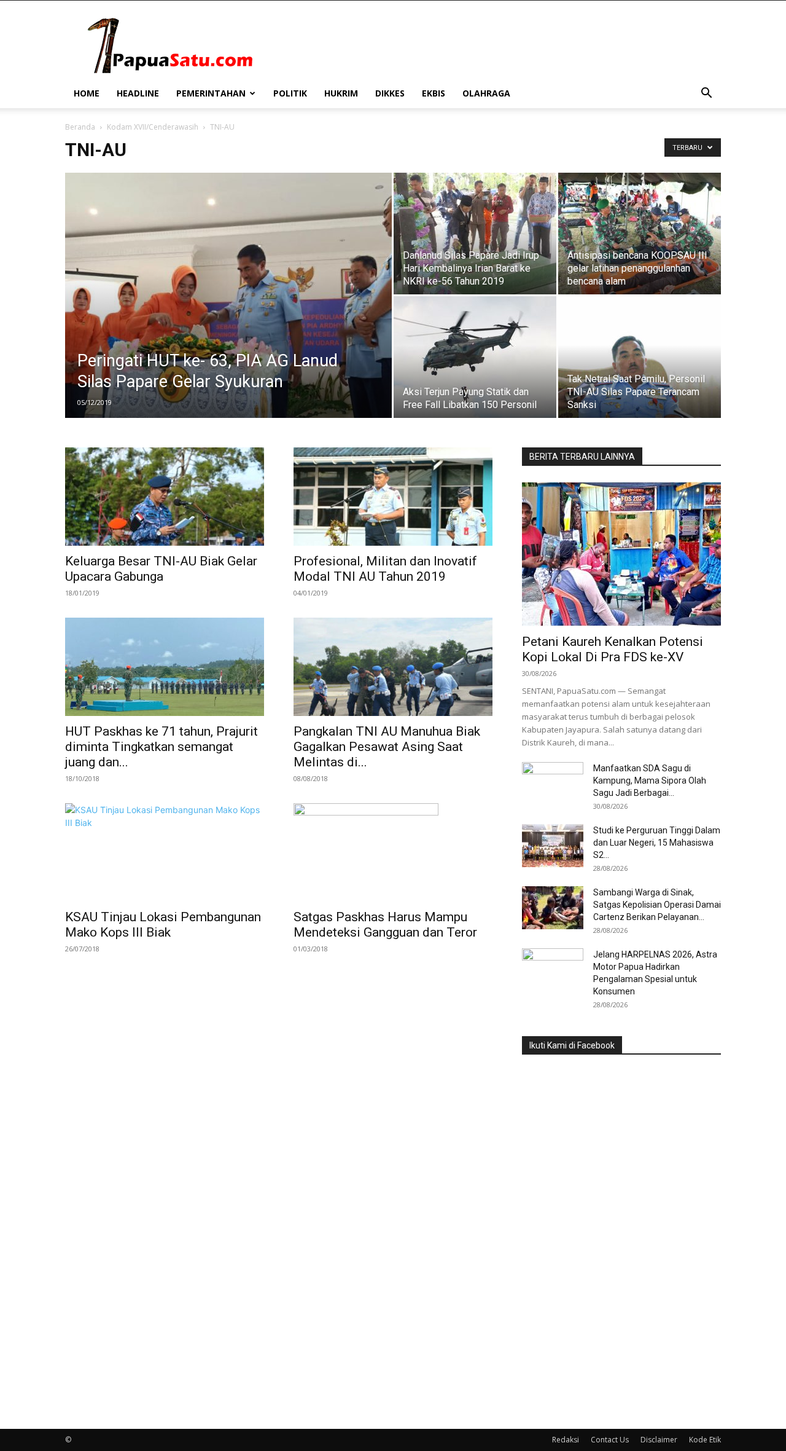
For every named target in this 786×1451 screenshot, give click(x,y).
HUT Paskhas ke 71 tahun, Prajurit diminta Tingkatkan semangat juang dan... (161, 746)
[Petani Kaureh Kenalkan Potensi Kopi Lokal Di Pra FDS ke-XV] (621, 554)
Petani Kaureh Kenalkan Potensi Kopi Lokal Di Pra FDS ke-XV (612, 649)
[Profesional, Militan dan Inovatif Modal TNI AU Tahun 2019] (393, 496)
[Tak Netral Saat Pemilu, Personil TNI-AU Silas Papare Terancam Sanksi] (639, 357)
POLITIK (290, 93)
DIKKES (390, 93)
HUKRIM (341, 93)
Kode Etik (705, 1439)
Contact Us (610, 1439)
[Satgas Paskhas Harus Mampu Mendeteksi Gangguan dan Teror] (393, 852)
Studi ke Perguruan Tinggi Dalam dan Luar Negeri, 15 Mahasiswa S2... (656, 842)
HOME (86, 93)
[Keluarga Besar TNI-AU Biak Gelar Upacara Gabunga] (164, 496)
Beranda (80, 127)
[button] (706, 94)
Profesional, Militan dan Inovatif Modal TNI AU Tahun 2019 (385, 569)
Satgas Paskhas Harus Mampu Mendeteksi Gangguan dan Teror (385, 925)
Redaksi (565, 1439)
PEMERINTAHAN (211, 93)
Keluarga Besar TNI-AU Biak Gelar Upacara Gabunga (161, 569)
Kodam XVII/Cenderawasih (152, 127)
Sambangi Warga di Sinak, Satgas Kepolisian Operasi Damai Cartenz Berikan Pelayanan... (657, 904)
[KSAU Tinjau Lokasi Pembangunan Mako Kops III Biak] (164, 852)
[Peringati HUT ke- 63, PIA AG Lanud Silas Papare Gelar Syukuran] (228, 315)
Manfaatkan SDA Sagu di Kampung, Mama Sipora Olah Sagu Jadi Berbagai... (649, 780)
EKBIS (433, 93)
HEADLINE (138, 93)
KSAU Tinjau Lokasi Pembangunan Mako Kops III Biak (163, 925)
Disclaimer (658, 1439)
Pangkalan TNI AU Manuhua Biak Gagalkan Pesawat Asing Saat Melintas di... (387, 746)
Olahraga (486, 93)
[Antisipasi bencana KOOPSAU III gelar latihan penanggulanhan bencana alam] (639, 233)
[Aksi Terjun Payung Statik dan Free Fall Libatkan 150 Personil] (475, 357)
